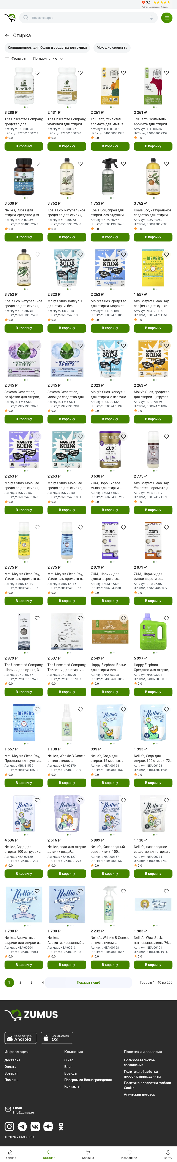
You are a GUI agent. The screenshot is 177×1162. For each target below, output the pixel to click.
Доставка (12, 1060)
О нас (68, 1060)
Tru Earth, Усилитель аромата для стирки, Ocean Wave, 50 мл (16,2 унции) (153, 122)
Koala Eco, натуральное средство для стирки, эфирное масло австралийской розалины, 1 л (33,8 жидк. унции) (66, 213)
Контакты (72, 1086)
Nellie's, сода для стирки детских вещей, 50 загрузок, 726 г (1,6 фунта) (66, 849)
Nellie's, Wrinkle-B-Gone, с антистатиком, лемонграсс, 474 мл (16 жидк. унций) (110, 940)
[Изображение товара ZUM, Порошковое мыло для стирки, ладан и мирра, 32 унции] (110, 449)
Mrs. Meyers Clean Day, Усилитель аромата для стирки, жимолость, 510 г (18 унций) (24, 576)
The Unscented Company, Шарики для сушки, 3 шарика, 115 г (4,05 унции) (24, 667)
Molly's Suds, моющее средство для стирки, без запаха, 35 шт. (64, 486)
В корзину (24, 146)
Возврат (11, 1073)
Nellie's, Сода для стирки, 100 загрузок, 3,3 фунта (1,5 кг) (22, 849)
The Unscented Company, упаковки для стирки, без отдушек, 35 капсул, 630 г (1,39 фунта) (66, 122)
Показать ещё (88, 982)
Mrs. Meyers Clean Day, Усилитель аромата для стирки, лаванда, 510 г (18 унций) (153, 486)
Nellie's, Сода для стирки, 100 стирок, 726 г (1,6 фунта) (153, 758)
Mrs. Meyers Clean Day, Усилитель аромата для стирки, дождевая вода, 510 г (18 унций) (66, 576)
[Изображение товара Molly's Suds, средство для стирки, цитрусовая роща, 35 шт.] (153, 359)
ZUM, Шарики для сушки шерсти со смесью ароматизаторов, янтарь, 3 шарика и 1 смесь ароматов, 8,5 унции (151, 576)
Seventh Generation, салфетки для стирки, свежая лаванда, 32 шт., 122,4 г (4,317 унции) (22, 394)
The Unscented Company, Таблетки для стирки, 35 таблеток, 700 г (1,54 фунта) (66, 667)
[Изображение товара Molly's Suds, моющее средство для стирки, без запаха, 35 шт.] (66, 449)
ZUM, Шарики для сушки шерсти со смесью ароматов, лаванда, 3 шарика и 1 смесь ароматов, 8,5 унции (109, 576)
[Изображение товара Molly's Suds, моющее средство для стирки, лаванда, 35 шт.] (24, 449)
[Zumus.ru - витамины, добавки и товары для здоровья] (10, 17)
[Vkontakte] (35, 1126)
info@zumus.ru (23, 1112)
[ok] (61, 1126)
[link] (7, 35)
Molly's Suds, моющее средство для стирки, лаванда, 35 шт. (22, 486)
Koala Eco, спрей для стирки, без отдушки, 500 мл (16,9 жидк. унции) (107, 213)
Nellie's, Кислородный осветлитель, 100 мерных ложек (108, 849)
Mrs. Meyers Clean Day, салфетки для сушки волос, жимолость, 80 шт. (151, 304)
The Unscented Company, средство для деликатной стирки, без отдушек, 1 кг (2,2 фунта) (24, 122)
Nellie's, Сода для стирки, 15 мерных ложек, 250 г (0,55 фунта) (106, 758)
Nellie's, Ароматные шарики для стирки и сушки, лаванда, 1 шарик (22, 940)
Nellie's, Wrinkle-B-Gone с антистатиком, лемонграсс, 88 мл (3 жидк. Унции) (66, 758)
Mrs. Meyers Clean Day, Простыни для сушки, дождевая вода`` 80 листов (22, 758)
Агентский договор (139, 1094)
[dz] (48, 1126)
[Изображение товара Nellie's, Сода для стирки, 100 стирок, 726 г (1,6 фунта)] (153, 722)
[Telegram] (22, 1126)
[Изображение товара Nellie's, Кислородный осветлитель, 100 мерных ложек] (110, 813)
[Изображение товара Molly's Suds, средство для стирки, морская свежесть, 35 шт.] (110, 267)
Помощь (11, 1080)
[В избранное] (37, 72)
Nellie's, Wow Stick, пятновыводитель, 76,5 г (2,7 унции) (152, 940)
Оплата (10, 1067)
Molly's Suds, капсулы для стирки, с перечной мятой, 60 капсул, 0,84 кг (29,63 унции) (109, 394)
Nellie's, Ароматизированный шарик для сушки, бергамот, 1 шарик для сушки (66, 940)
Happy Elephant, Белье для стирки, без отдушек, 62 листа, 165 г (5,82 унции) (109, 667)
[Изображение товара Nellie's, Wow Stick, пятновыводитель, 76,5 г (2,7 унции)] (153, 904)
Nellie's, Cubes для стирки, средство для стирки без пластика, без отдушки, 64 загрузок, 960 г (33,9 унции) (22, 213)
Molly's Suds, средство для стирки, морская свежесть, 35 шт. (108, 304)
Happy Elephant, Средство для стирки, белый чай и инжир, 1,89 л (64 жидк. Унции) (152, 667)
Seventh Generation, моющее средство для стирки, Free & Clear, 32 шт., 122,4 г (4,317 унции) (65, 394)
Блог (68, 1067)
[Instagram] (9, 1126)
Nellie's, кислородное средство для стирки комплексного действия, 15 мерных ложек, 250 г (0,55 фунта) (151, 849)
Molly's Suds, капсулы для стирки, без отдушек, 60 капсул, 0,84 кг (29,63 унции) (64, 304)
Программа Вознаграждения (88, 1080)
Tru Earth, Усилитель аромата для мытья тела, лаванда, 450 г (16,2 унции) (107, 122)
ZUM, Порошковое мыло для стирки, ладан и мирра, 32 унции (105, 486)
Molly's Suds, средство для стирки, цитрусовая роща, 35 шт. (153, 394)
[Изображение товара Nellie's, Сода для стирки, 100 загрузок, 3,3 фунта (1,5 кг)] (24, 813)
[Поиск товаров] (26, 17)
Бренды (70, 1073)
